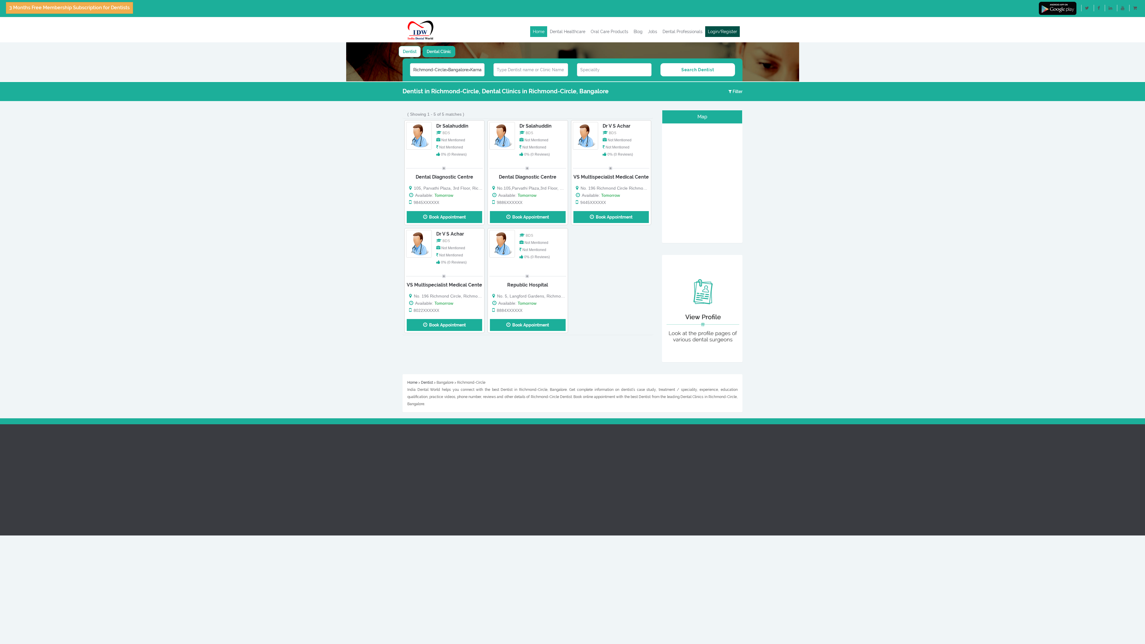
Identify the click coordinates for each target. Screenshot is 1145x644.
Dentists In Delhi (502, 447)
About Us (407, 440)
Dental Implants (678, 461)
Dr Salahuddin (452, 126)
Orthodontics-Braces (683, 447)
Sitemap (406, 504)
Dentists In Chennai (505, 454)
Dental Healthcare (567, 31)
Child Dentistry (677, 454)
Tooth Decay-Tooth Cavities (689, 490)
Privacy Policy (411, 483)
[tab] (409, 51)
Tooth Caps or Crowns (684, 483)
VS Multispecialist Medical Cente (611, 177)
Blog (638, 31)
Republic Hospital (527, 285)
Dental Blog (409, 461)
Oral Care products (417, 454)
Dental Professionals (683, 31)
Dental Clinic (439, 51)
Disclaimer (408, 497)
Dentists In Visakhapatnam (512, 497)
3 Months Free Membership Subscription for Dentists (69, 7)
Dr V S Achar (616, 126)
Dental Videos (411, 469)
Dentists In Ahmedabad (509, 483)
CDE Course (586, 461)
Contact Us (409, 476)
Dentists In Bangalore (507, 440)
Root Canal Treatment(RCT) (690, 440)
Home (538, 31)
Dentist (410, 51)
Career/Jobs (587, 476)
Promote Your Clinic (594, 447)
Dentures (672, 469)
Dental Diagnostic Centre (444, 177)
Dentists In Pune (502, 461)
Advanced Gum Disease (686, 476)
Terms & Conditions (417, 490)
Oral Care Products (609, 31)
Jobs (652, 31)
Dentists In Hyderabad (508, 476)
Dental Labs (586, 454)
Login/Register (722, 31)
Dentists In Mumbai (505, 469)
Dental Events (588, 469)
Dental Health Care (416, 447)
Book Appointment (446, 217)
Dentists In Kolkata (504, 490)
